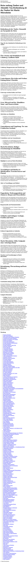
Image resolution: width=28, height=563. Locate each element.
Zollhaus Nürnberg (7, 430)
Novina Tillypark (6, 347)
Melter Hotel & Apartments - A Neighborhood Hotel (14, 447)
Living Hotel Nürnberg (8, 348)
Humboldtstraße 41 (7, 505)
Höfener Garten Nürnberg (8, 445)
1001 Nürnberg (6, 552)
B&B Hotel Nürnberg (7, 385)
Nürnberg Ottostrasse (7, 555)
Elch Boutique (6, 534)
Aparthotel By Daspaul (8, 459)
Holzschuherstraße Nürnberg (9, 554)
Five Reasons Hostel (7, 501)
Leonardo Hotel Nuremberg (9, 387)
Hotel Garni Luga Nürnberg (9, 539)
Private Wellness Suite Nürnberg (9, 441)
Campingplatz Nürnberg (8, 448)
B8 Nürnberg (6, 522)
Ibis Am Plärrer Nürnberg (8, 515)
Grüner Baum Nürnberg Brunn (9, 504)
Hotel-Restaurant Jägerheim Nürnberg (11, 434)
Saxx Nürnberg (6, 421)
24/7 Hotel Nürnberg (7, 472)
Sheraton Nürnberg (7, 364)
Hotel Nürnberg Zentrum (8, 473)
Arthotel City (6, 484)
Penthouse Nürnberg (7, 408)
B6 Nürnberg (6, 538)
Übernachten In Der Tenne (8, 521)
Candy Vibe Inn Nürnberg (8, 545)
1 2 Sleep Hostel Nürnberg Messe (10, 487)
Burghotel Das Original (8, 540)
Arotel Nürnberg (6, 427)
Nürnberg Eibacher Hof (8, 480)
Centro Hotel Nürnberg (8, 401)
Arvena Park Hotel (7, 360)
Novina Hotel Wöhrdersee (8, 362)
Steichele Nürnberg (7, 374)
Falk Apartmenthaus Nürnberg (9, 510)
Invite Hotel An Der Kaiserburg (9, 553)
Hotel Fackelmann (7, 478)
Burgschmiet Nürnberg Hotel (9, 397)
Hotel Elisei (5, 525)
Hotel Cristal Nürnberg (8, 418)
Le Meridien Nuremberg (8, 350)
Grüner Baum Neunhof (8, 368)
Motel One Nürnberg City (8, 402)
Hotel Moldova (6, 506)
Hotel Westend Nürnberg (8, 532)
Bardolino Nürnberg (7, 411)
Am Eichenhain (6, 527)
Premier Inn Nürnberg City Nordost (10, 339)
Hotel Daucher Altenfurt (8, 468)
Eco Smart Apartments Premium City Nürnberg (13, 432)
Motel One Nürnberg (7, 371)
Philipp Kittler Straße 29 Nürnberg (10, 489)
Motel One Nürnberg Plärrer (9, 366)
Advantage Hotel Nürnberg (8, 464)
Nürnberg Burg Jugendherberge (9, 379)
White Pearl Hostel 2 (7, 536)
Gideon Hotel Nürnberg (8, 437)
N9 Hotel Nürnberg (7, 449)
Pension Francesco (7, 479)
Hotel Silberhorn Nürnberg (8, 415)
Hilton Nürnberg (6, 375)
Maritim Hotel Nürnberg (8, 409)
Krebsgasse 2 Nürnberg (8, 547)
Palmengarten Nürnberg (8, 404)
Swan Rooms (6, 503)
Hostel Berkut (6, 546)
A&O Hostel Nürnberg (8, 336)
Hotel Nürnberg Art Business (9, 461)
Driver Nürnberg (6, 469)
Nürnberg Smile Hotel (7, 476)
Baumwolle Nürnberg (7, 475)
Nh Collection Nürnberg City (9, 378)
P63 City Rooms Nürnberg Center (10, 541)
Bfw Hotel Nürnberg (7, 396)
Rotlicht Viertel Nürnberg (8, 425)
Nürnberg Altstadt (6, 438)
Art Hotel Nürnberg (7, 508)
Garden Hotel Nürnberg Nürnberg (10, 440)
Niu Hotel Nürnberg (7, 359)
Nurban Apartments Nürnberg (9, 482)
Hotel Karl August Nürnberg (9, 358)
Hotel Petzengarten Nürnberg (9, 514)
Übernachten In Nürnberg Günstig (10, 456)
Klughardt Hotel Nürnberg (8, 490)
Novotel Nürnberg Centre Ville (9, 345)
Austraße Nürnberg (7, 558)
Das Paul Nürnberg (7, 344)
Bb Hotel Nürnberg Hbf (8, 423)
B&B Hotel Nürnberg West (8, 395)
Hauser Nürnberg (6, 486)
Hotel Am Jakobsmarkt (8, 386)
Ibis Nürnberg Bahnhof (8, 496)
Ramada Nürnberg (7, 463)
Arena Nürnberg (6, 431)
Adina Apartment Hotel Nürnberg (10, 355)
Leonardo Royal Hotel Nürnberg (10, 338)
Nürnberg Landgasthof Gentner (9, 444)
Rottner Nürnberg (6, 410)
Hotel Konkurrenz (7, 528)
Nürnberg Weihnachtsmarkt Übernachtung (12, 470)
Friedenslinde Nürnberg (8, 435)
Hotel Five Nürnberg (7, 414)
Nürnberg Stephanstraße (8, 549)
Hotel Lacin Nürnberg (7, 518)
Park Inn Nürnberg (7, 334)
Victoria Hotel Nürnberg (8, 361)
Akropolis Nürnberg (7, 357)
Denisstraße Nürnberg (7, 556)
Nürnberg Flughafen (7, 381)
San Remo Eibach (7, 399)
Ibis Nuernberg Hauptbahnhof (9, 394)
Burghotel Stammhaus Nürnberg (9, 492)
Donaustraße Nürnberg (8, 462)
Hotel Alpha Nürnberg (7, 369)
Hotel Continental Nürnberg (9, 403)
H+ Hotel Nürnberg (7, 372)
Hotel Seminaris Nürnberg (8, 353)
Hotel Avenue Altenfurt (8, 531)
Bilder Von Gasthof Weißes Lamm (10, 494)
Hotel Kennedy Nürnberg (8, 524)
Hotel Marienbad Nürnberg (8, 499)
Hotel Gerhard (6, 511)
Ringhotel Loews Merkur (8, 352)
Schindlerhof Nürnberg (8, 390)
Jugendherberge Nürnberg (8, 424)
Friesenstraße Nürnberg (8, 526)
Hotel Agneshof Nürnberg (8, 406)
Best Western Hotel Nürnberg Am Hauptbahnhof (13, 388)
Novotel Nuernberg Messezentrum (10, 343)
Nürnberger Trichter (7, 450)
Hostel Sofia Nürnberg (7, 517)
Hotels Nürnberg (6, 422)
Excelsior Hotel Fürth (7, 436)
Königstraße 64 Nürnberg (8, 491)
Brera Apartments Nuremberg (9, 493)
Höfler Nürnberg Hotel (8, 485)
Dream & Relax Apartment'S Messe (10, 535)
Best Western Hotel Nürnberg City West (11, 367)
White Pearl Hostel (7, 548)
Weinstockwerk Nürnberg (8, 451)
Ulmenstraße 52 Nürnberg (8, 389)
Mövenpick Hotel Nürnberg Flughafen (11, 337)
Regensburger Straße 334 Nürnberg (10, 465)
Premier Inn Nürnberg (7, 340)
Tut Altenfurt (5, 416)
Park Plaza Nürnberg (7, 346)
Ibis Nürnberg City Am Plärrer (9, 392)
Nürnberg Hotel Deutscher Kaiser (10, 477)
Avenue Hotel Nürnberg (8, 420)
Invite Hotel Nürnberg (7, 351)
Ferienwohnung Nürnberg (8, 442)
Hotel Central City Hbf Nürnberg (10, 533)
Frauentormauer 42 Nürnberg (9, 413)
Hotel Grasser (6, 542)
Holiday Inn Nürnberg (7, 354)
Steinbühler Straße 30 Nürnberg (9, 457)
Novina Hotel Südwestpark (8, 341)
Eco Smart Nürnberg (7, 529)
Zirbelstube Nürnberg (7, 365)
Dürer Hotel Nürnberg (7, 380)
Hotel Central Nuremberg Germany (10, 520)
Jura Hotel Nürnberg (7, 454)
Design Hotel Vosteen (7, 458)
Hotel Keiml (5, 498)
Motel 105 (5, 543)
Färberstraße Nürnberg (7, 512)
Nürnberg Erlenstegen (7, 383)
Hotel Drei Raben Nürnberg (9, 417)
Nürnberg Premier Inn (7, 483)
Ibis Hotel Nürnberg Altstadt (9, 497)
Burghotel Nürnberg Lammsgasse (10, 507)
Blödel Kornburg (6, 466)
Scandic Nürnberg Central (8, 443)
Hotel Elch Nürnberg (7, 407)
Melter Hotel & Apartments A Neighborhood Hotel (13, 551)
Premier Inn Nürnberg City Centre (10, 373)
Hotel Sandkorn (6, 559)
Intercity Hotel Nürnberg (8, 382)
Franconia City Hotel (7, 513)
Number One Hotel (7, 452)
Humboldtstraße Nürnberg (8, 500)
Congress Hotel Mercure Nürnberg (10, 376)
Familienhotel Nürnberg (8, 471)
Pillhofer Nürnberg (7, 400)
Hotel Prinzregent (6, 393)
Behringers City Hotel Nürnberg (9, 519)
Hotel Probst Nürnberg (8, 455)
